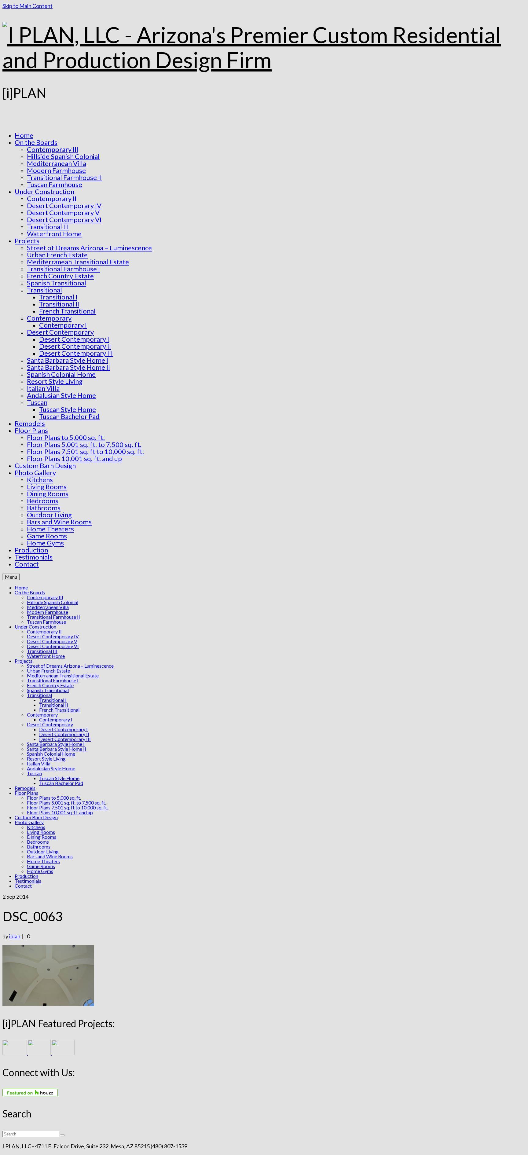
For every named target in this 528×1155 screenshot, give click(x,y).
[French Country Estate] (15, 1053)
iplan (14, 936)
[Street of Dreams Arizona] (63, 1053)
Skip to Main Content (27, 5)
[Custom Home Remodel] (40, 1053)
